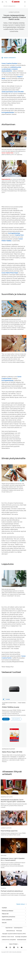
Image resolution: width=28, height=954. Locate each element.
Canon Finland (13, 944)
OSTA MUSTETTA (16, 719)
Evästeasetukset (21, 939)
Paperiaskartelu (6, 179)
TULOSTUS (3, 888)
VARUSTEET (3, 855)
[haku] (6, 2)
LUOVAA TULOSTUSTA (14, 12)
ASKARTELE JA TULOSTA (7, 796)
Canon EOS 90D (18, 91)
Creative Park (19, 235)
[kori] (2, 2)
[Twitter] (17, 947)
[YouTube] (21, 947)
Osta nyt (6, 719)
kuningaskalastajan (8, 112)
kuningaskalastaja (14, 233)
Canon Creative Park (7, 153)
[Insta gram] (10, 947)
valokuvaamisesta (7, 91)
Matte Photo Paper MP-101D (12, 752)
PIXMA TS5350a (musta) (10, 707)
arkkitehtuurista (15, 67)
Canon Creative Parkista (9, 63)
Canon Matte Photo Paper (10, 273)
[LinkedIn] (14, 947)
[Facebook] (6, 947)
